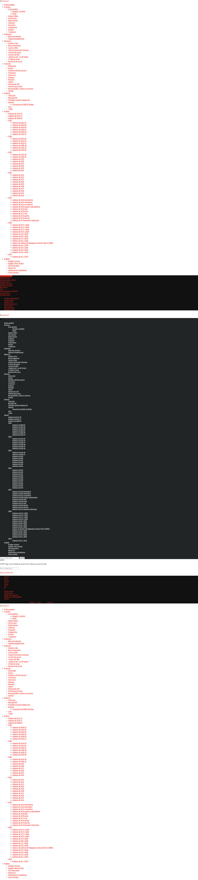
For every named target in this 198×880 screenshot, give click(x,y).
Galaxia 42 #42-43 (19, 154)
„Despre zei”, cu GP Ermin (18, 57)
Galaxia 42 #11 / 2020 (20, 229)
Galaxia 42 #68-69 (15, 118)
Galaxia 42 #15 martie (21, 218)
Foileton (11, 23)
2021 (10, 197)
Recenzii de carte (15, 61)
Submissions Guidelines (17, 270)
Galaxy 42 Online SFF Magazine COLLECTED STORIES (32, 243)
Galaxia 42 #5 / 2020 (20, 245)
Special (11, 102)
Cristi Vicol (50, 602)
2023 (10, 152)
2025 (10, 120)
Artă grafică (13, 9)
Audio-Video (13, 16)
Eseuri (10, 68)
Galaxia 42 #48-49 (19, 145)
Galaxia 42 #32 (18, 177)
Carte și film (13, 48)
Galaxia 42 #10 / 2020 (20, 232)
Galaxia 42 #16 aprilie (20, 216)
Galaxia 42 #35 (18, 168)
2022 (10, 173)
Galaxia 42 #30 (18, 182)
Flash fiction (13, 20)
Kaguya (11, 77)
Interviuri (12, 75)
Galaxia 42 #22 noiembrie (22, 202)
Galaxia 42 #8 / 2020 (20, 236)
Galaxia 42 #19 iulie (20, 209)
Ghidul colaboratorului (11, 298)
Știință (10, 91)
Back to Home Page (6, 572)
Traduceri (12, 32)
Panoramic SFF (14, 84)
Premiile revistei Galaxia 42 (19, 100)
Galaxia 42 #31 (18, 179)
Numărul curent (9, 309)
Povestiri (11, 25)
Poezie (11, 29)
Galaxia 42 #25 (18, 193)
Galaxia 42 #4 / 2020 (20, 247)
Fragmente (12, 27)
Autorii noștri (8, 302)
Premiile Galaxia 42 (10, 304)
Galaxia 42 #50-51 (19, 143)
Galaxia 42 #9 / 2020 (20, 234)
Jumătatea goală (5, 295)
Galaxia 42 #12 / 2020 (20, 227)
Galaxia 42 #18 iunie (20, 211)
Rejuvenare (3, 287)
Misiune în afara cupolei (8, 280)
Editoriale (12, 66)
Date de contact (9, 307)
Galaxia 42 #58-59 (19, 132)
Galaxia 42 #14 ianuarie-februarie (25, 220)
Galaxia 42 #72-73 (15, 113)
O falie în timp (13, 59)
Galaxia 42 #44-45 (19, 150)
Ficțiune (7, 7)
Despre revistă (8, 300)
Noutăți (11, 79)
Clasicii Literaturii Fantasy (18, 50)
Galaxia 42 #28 (18, 186)
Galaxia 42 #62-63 (19, 127)
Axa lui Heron (4, 293)
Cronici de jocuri (14, 52)
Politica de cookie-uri (11, 595)
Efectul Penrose (5, 278)
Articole (7, 64)
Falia (1, 289)
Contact (6, 599)
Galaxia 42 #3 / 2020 (20, 250)
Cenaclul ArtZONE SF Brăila (23, 104)
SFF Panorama (13, 266)
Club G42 (11, 95)
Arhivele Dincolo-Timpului (9, 291)
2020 (10, 222)
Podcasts (7, 34)
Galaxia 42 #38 (18, 161)
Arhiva (6, 111)
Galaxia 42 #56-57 (19, 134)
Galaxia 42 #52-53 (19, 141)
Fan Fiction (12, 18)
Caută (22, 558)
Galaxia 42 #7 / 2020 (20, 238)
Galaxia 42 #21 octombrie (22, 204)
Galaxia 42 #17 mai (19, 213)
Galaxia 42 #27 (18, 188)
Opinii (10, 82)
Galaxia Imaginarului (16, 39)
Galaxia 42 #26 (18, 191)
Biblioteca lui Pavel (6, 285)
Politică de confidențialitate (13, 597)
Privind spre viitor (15, 86)
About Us (12, 268)
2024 (10, 136)
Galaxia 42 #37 (18, 163)
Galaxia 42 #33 (18, 175)
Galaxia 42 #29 (18, 184)
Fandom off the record (17, 70)
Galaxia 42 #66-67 (19, 123)
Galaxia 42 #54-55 (19, 138)
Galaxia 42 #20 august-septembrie (26, 207)
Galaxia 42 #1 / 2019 (20, 256)
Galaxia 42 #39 (18, 159)
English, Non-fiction (16, 263)
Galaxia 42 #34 (18, 170)
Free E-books (13, 272)
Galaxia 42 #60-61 (19, 129)
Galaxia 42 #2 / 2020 (20, 252)
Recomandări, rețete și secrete (20, 89)
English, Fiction (14, 261)
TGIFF (10, 109)
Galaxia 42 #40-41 (19, 157)
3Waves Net (32, 602)
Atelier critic (13, 43)
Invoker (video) (5, 282)
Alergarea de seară (6, 283)
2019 (10, 254)
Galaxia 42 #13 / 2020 (20, 225)
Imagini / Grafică (18, 11)
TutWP (38, 602)
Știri (10, 107)
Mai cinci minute (14, 36)
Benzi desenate (14, 45)
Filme (14, 14)
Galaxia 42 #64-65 (19, 125)
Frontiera (12, 73)
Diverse (7, 93)
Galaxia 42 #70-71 (15, 116)
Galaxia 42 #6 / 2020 (20, 241)
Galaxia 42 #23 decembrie (22, 200)
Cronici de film (13, 54)
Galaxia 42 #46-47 (19, 148)
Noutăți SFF (12, 98)
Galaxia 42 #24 (18, 195)
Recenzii (7, 41)
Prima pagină (9, 5)
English (7, 259)
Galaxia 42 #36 (18, 166)
